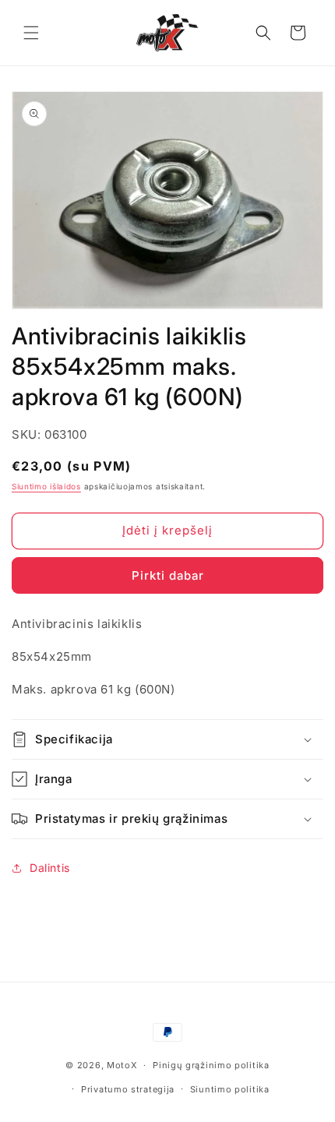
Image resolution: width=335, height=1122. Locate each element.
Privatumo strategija (128, 1089)
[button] (31, 33)
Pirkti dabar (168, 575)
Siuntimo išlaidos (46, 486)
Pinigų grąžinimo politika (211, 1065)
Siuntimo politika (230, 1089)
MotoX (122, 1065)
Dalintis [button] (50, 867)
